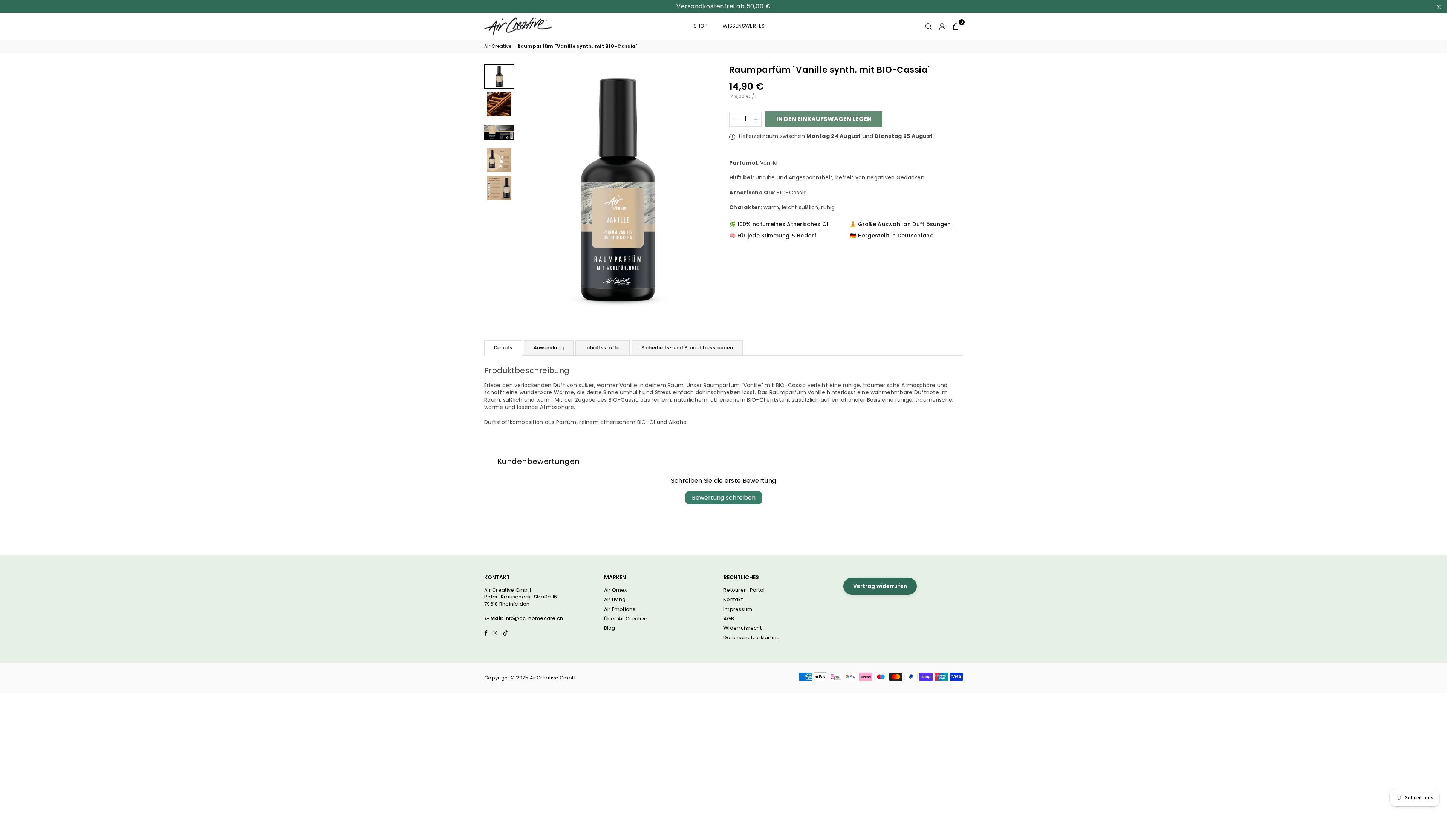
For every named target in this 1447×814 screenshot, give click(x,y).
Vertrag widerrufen (880, 586)
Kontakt (733, 599)
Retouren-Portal (744, 590)
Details (503, 347)
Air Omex (615, 590)
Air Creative (497, 46)
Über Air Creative (626, 618)
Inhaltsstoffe (602, 347)
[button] (956, 26)
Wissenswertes (744, 25)
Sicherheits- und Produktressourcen (687, 347)
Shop (701, 25)
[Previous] (528, 189)
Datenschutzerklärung (752, 637)
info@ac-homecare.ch (534, 618)
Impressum (738, 609)
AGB (729, 618)
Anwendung (549, 347)
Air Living (615, 599)
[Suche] (929, 26)
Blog (609, 628)
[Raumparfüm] (499, 104)
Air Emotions (619, 609)
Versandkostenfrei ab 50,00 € (723, 6)
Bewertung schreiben (724, 497)
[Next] (707, 189)
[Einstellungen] (942, 26)
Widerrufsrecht (743, 628)
